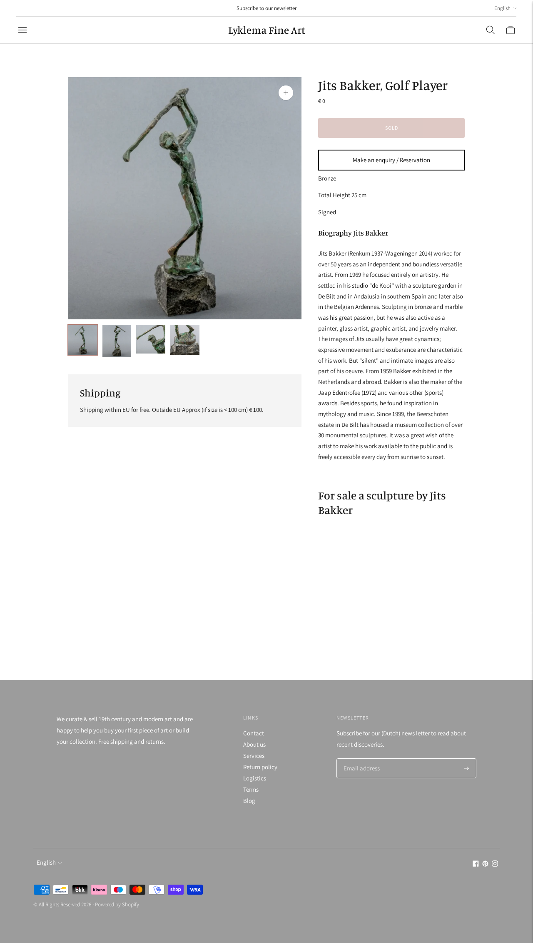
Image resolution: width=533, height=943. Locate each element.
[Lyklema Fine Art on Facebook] (476, 864)
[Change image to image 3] (150, 339)
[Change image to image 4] (184, 340)
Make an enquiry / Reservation (391, 160)
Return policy (260, 767)
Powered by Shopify (117, 904)
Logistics (254, 778)
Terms (251, 789)
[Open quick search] (490, 30)
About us (254, 744)
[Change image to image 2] (117, 341)
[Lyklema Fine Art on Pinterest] (485, 864)
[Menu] (22, 30)
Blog (249, 801)
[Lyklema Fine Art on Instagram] (495, 864)
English (502, 8)
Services (253, 756)
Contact (253, 733)
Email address (360, 758)
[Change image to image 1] (82, 339)
